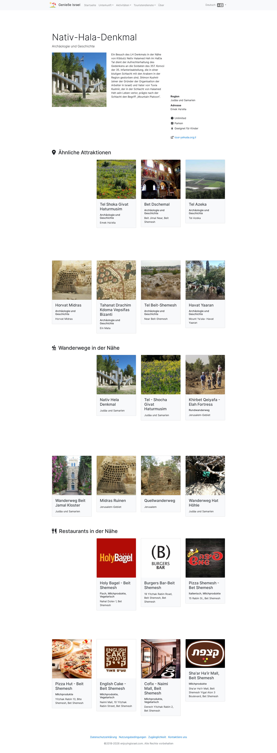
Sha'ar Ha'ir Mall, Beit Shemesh (204, 675)
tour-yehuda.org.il (185, 137)
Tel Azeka (198, 204)
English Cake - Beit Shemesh (113, 686)
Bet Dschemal (157, 204)
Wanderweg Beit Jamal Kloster (70, 502)
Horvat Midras (68, 305)
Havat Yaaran (201, 305)
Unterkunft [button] (105, 5)
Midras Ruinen (113, 500)
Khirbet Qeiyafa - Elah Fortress (204, 402)
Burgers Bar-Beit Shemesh (159, 585)
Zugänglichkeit (157, 737)
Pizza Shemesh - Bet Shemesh (204, 585)
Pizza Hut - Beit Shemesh (69, 686)
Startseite (90, 5)
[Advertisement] (138, 22)
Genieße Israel (69, 5)
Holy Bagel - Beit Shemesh (115, 585)
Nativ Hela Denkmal (109, 402)
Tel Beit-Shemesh (160, 305)
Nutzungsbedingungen (132, 737)
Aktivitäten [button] (122, 5)
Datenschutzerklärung (103, 737)
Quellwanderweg (159, 500)
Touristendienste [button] (144, 5)
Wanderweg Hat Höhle (203, 502)
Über (161, 5)
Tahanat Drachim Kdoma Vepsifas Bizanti (115, 310)
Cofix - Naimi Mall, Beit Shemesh (156, 688)
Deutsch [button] (211, 4)
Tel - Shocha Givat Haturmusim (155, 404)
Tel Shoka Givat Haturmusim (114, 206)
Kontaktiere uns (177, 737)
